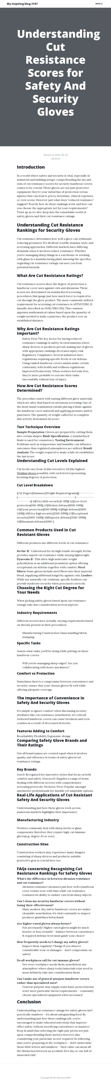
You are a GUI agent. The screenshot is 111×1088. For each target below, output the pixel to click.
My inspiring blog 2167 (22, 4)
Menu (98, 4)
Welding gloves (26, 473)
